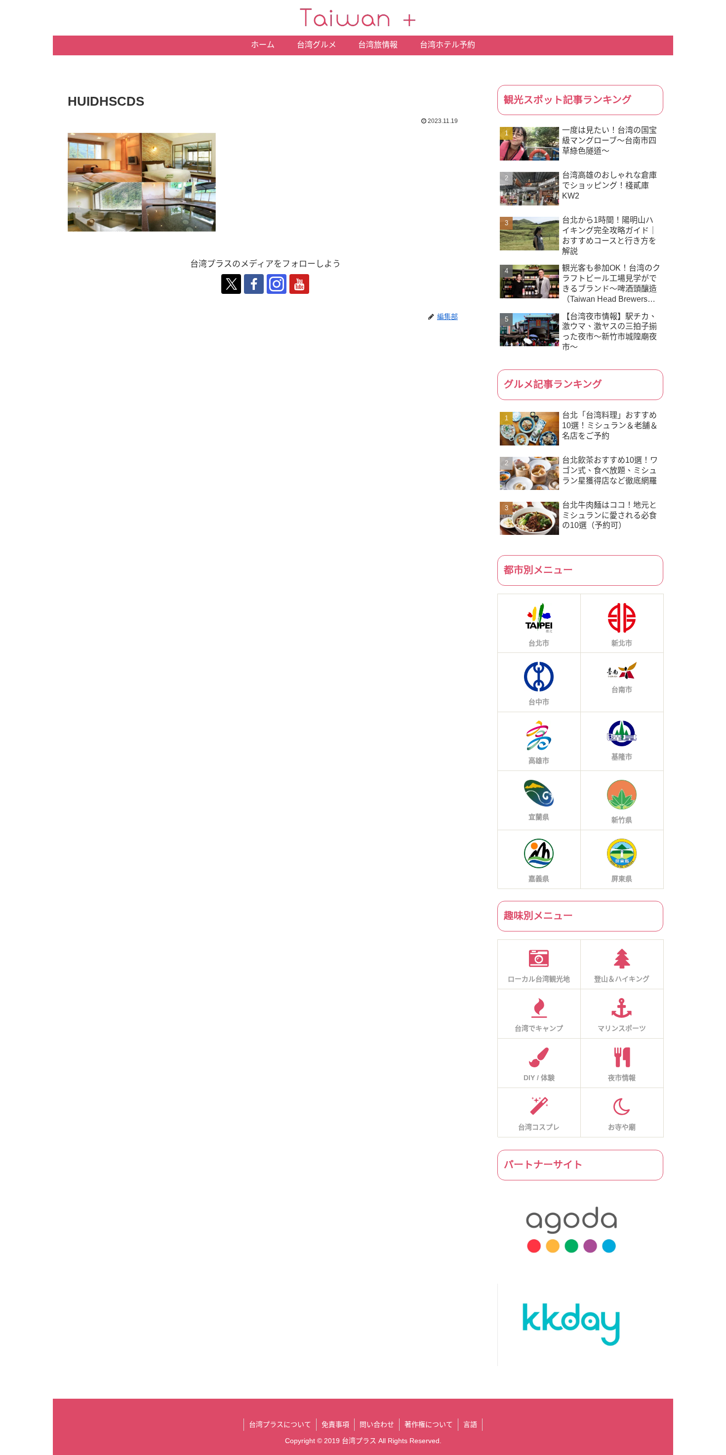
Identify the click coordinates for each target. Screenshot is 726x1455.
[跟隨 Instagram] (276, 284)
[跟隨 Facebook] (254, 284)
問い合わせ (377, 1424)
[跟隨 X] (231, 284)
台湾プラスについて (280, 1424)
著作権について (428, 1424)
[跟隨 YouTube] (299, 284)
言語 (470, 1424)
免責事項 (335, 1424)
